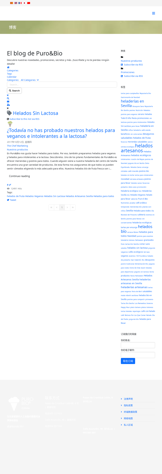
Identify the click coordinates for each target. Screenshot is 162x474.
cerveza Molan (132, 232)
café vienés (145, 130)
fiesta (134, 118)
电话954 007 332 (53, 426)
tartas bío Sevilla (132, 244)
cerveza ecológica (127, 147)
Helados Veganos (34, 196)
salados (124, 248)
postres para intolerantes (137, 122)
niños (130, 130)
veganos (124, 256)
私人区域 (128, 424)
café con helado (148, 311)
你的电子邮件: (128, 349)
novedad (125, 178)
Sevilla (129, 210)
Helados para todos (103, 196)
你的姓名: (125, 340)
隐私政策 (128, 405)
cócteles (124, 171)
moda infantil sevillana (129, 295)
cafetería (141, 214)
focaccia (124, 142)
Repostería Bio (145, 93)
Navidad (131, 235)
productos (125, 275)
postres (132, 110)
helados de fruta (16, 196)
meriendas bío (136, 207)
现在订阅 (128, 361)
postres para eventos (145, 236)
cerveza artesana (137, 179)
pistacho (124, 187)
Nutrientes (125, 203)
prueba (132, 203)
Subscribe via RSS (133, 64)
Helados (146, 110)
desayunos (150, 259)
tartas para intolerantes (144, 175)
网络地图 (128, 418)
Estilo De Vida (135, 268)
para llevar (135, 126)
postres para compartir (136, 299)
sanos (150, 142)
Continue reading (19, 176)
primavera (149, 299)
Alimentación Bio (141, 264)
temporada (125, 207)
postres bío (144, 171)
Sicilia (152, 272)
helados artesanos (137, 148)
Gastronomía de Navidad (130, 97)
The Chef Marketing (17, 145)
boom (143, 268)
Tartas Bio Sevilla (127, 303)
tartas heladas (126, 311)
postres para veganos (129, 114)
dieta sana (132, 187)
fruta (123, 244)
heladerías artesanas (134, 287)
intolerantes (125, 159)
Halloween (139, 240)
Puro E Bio (143, 198)
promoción (141, 187)
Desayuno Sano (138, 106)
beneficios (125, 134)
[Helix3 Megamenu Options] (153, 13)
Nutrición (139, 110)
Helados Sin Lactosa (54, 196)
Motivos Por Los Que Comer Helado (138, 315)
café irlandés (133, 171)
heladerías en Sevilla (132, 103)
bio (140, 191)
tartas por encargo (129, 227)
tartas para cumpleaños (130, 93)
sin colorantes (136, 134)
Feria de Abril (137, 291)
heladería (137, 130)
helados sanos (136, 183)
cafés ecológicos (135, 252)
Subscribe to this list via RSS (24, 118)
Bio (143, 260)
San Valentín (136, 260)
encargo (145, 167)
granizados (149, 240)
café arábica (141, 202)
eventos (132, 256)
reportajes (136, 311)
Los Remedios (140, 303)
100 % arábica (141, 256)
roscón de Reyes (137, 159)
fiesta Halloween (136, 276)
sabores (134, 199)
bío (128, 195)
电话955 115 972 (53, 413)
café (122, 315)
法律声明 (128, 398)
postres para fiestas (134, 219)
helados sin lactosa (137, 247)
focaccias (146, 183)
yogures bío (134, 319)
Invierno (150, 303)
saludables (147, 291)
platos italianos (147, 307)
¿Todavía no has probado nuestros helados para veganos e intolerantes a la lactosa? (61, 133)
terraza (147, 252)
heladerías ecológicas (142, 222)
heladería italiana (127, 240)
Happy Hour (125, 307)
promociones (143, 118)
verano (141, 114)
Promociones (127, 72)
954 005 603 (89, 432)
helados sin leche (127, 175)
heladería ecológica (129, 191)
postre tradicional (127, 264)
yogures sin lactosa (141, 272)
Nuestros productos (17, 149)
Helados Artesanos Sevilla (79, 196)
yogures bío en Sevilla (136, 163)
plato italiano (135, 307)
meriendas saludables (137, 141)
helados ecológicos (141, 155)
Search (15, 90)
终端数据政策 (130, 411)
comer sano (144, 244)
